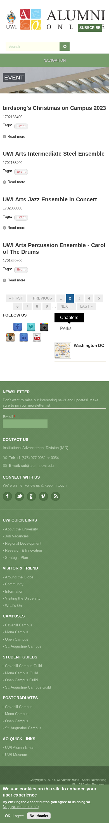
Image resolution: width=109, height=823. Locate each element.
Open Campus (16, 639)
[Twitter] (31, 330)
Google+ (31, 496)
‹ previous (41, 298)
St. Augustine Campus (23, 646)
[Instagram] (10, 341)
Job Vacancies (17, 536)
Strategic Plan (16, 558)
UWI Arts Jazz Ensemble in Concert (50, 199)
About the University (21, 529)
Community (14, 584)
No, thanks (39, 816)
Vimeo (43, 496)
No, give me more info (21, 807)
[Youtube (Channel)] (36, 341)
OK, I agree (14, 816)
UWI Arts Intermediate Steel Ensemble (54, 154)
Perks (66, 328)
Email (9, 417)
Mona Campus (17, 632)
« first (16, 298)
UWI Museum (16, 755)
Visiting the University (23, 598)
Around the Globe (19, 577)
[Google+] (44, 330)
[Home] (56, 20)
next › (66, 306)
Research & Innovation (23, 550)
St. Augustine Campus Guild (28, 687)
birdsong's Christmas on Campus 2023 (54, 108)
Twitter (19, 496)
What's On (13, 606)
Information (14, 591)
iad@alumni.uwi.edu (37, 466)
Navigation (55, 60)
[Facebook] (17, 330)
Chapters (69, 317)
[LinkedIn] (23, 341)
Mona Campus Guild (21, 673)
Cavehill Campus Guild (23, 666)
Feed (55, 496)
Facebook (7, 496)
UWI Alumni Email (19, 747)
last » (86, 306)
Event (21, 126)
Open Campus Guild (21, 680)
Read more (16, 136)
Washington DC (89, 345)
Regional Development (23, 543)
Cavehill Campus (18, 625)
